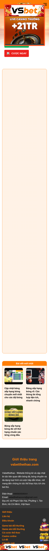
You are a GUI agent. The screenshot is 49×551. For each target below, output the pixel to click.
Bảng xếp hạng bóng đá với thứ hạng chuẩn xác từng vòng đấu (12, 430)
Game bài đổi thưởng (13, 526)
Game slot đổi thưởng (13, 529)
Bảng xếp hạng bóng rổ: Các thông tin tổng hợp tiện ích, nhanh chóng (34, 394)
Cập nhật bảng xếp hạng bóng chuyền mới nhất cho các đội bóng (13, 393)
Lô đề (5, 539)
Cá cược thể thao (11, 533)
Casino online (9, 536)
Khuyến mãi (8, 543)
